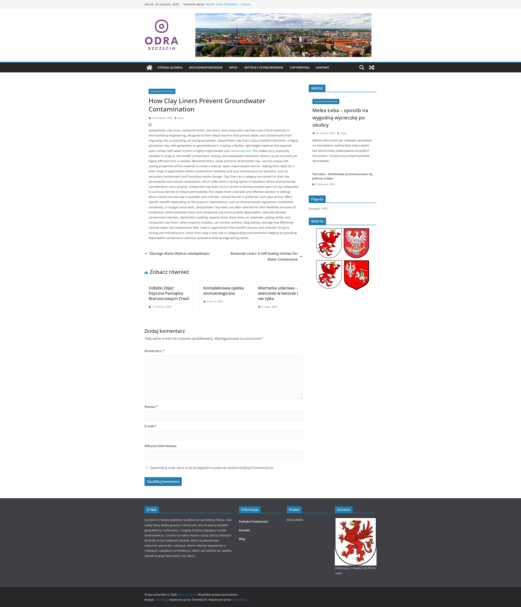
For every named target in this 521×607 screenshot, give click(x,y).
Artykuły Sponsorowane (263, 67)
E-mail (150, 426)
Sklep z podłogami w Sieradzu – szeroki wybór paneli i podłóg (227, 6)
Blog (242, 539)
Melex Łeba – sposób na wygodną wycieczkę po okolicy (340, 117)
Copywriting (299, 67)
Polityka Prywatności (253, 521)
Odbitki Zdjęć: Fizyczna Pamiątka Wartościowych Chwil (169, 293)
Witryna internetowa (160, 446)
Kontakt (322, 67)
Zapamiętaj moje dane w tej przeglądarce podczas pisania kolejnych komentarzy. (212, 467)
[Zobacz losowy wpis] (372, 67)
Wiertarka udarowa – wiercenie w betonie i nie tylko (278, 293)
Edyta (180, 118)
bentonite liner (241, 151)
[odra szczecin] (149, 67)
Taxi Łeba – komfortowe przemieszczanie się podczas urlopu (342, 176)
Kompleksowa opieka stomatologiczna (223, 290)
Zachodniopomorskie (206, 67)
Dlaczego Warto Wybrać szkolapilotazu (179, 253)
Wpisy (233, 67)
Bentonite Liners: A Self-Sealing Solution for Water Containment (264, 256)
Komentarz (154, 351)
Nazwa (151, 406)
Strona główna (170, 67)
